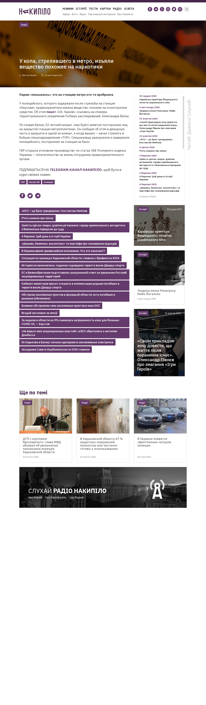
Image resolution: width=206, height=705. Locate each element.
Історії (81, 8)
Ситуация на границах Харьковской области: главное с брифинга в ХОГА (70, 258)
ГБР (23, 182)
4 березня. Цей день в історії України (46, 236)
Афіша (66, 14)
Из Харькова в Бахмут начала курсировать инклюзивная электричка (67, 342)
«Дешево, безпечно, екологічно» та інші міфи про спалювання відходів (69, 243)
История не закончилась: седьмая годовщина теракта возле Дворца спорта (73, 265)
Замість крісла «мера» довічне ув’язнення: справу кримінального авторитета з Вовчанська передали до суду (73, 227)
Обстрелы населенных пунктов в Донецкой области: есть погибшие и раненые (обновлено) (68, 296)
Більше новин (147, 196)
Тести (93, 8)
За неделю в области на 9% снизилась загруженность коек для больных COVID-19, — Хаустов (70, 322)
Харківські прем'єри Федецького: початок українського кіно (158, 101)
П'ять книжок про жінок (37, 218)
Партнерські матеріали (102, 14)
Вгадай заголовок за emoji (39, 313)
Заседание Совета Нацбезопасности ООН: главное (56, 349)
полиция (48, 182)
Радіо (117, 8)
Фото (74, 14)
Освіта (129, 8)
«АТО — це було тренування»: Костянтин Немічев (54, 211)
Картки (105, 8)
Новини (68, 8)
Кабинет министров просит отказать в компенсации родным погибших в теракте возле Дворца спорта (70, 285)
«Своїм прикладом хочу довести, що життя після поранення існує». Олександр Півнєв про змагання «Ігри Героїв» (158, 127)
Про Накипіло (125, 14)
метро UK (34, 182)
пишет (51, 112)
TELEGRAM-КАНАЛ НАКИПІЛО (76, 169)
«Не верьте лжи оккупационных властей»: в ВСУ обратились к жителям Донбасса (69, 333)
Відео (83, 14)
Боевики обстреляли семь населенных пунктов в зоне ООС (61, 305)
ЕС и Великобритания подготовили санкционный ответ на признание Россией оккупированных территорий (74, 274)
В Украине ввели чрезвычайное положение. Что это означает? (63, 251)
